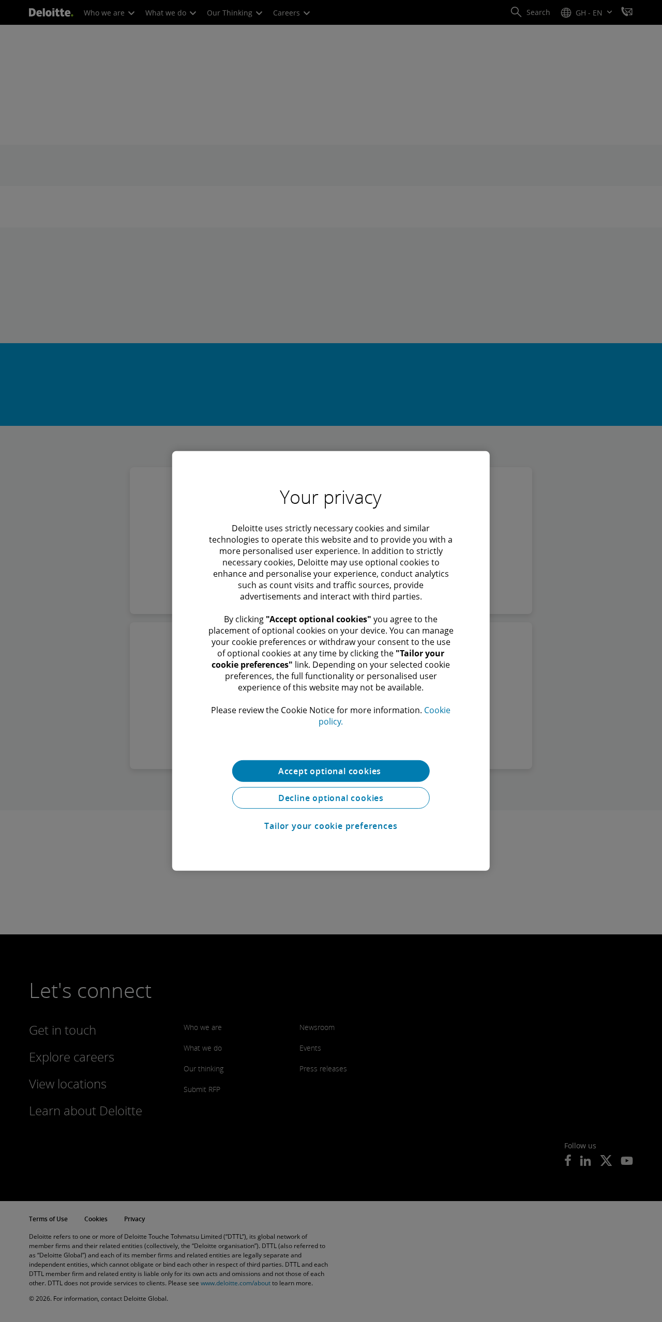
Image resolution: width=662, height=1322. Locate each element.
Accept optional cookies (331, 771)
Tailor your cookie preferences (330, 826)
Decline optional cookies (331, 798)
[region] (331, 661)
